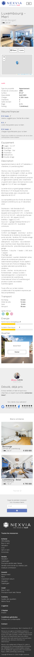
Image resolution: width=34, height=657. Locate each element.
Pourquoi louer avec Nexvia (11, 592)
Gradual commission (8, 568)
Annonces (5, 552)
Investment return (7, 579)
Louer (3, 588)
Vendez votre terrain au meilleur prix (14, 565)
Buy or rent (5, 543)
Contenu (4, 597)
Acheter (4, 539)
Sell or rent (5, 550)
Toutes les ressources (9, 533)
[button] (17, 63)
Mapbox (31, 74)
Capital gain (5, 561)
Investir (4, 572)
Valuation (4, 545)
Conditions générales (9, 617)
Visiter (17, 352)
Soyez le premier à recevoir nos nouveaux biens (17, 501)
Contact (4, 624)
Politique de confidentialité (10, 619)
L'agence (4, 606)
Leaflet (19, 74)
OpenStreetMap (23, 74)
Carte (21, 50)
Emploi (3, 613)
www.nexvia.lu (5, 641)
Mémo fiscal (5, 601)
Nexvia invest (5, 574)
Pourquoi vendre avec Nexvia (11, 563)
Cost (3, 548)
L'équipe (4, 610)
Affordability (5, 541)
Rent (3, 577)
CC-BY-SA (27, 74)
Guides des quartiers (8, 599)
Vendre (4, 557)
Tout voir (16, 491)
